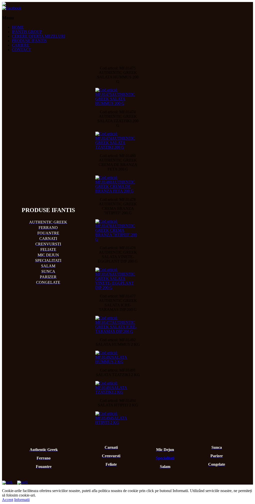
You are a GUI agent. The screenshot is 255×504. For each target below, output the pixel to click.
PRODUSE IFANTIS (29, 41)
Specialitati (165, 458)
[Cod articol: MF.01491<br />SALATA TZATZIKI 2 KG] (117, 387)
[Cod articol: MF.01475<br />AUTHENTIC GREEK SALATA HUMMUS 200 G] (117, 97)
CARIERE (20, 45)
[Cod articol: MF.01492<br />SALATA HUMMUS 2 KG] (117, 357)
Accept (7, 500)
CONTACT (21, 50)
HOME (18, 27)
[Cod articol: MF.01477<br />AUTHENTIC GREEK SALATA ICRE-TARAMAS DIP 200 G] (117, 325)
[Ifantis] (4, 4)
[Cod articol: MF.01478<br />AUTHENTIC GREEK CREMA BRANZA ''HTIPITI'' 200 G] (117, 230)
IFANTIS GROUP (27, 32)
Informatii (22, 500)
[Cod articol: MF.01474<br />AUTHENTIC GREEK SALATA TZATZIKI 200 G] (117, 141)
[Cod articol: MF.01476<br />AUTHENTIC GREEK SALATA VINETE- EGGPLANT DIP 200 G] (117, 279)
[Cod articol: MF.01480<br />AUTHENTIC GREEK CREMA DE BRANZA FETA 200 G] (117, 184)
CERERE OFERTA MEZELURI (38, 36)
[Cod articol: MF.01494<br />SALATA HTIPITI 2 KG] (117, 418)
